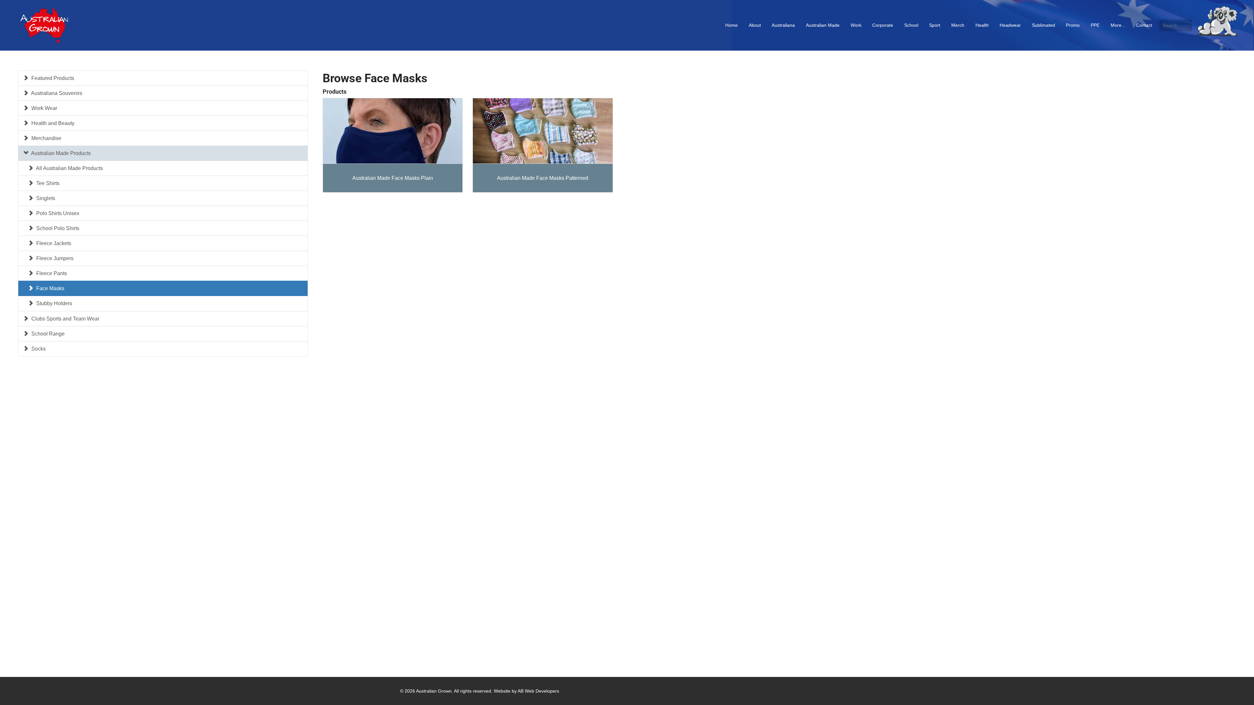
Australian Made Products (60, 153)
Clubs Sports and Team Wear (64, 318)
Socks (38, 349)
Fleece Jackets (53, 243)
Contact (1144, 25)
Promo (1073, 25)
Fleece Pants (51, 273)
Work (856, 25)
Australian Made (823, 25)
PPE (1095, 25)
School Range (47, 334)
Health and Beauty (52, 123)
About (755, 25)
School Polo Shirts (57, 228)
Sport (934, 25)
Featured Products (52, 78)
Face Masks (49, 288)
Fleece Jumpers (54, 258)
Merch (957, 25)
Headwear (1010, 25)
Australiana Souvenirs (56, 93)
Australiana (783, 25)
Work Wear (43, 108)
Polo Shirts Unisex (57, 213)
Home (731, 25)
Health (982, 25)
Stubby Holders (53, 303)
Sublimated (1043, 25)
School (911, 25)
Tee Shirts (47, 183)
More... (1118, 25)
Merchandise (45, 138)
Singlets (45, 198)
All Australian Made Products (69, 168)
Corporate (882, 25)
